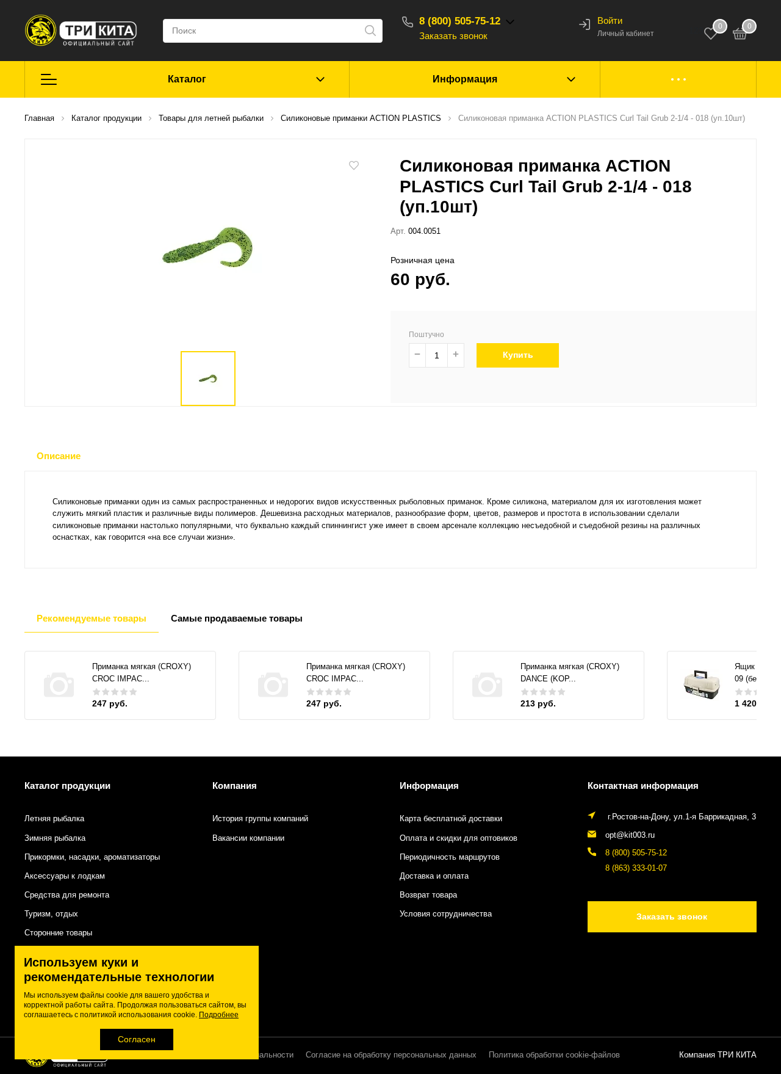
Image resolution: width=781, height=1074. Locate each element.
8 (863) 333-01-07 (636, 868)
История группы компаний (260, 819)
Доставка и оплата (434, 876)
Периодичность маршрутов (450, 857)
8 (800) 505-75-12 (459, 21)
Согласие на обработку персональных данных (391, 1055)
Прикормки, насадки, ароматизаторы (92, 857)
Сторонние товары (58, 933)
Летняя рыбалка (54, 819)
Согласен (137, 1039)
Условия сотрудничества (446, 914)
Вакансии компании (248, 838)
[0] (740, 35)
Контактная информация (643, 785)
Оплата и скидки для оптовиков (458, 838)
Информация (465, 79)
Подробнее (219, 1015)
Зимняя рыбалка (54, 838)
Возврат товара (428, 895)
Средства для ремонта (66, 895)
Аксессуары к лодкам (64, 876)
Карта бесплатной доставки (451, 819)
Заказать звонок (453, 36)
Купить (518, 355)
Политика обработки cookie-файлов (554, 1055)
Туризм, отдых (51, 914)
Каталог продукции (67, 785)
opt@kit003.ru (630, 835)
